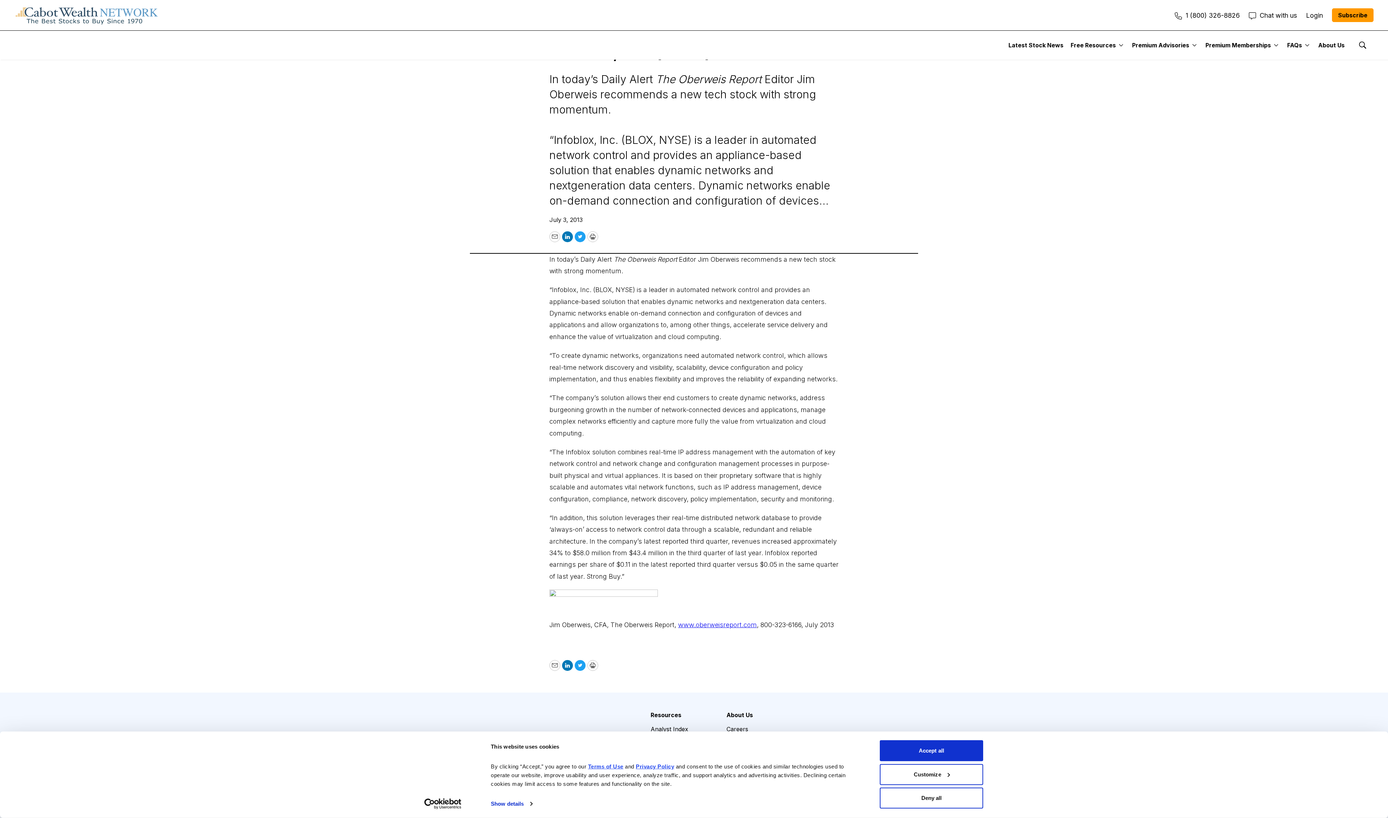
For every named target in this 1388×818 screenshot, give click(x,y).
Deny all (931, 798)
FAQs (1294, 45)
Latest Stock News (1035, 45)
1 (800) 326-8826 (1213, 15)
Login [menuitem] (1314, 15)
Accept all (931, 751)
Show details (507, 804)
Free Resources (1093, 45)
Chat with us (1278, 15)
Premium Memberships (1238, 45)
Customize (927, 774)
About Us (1331, 45)
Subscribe (1352, 15)
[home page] (86, 15)
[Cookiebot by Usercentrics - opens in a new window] (443, 803)
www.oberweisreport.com (717, 625)
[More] (1121, 45)
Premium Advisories (1160, 45)
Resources (666, 715)
